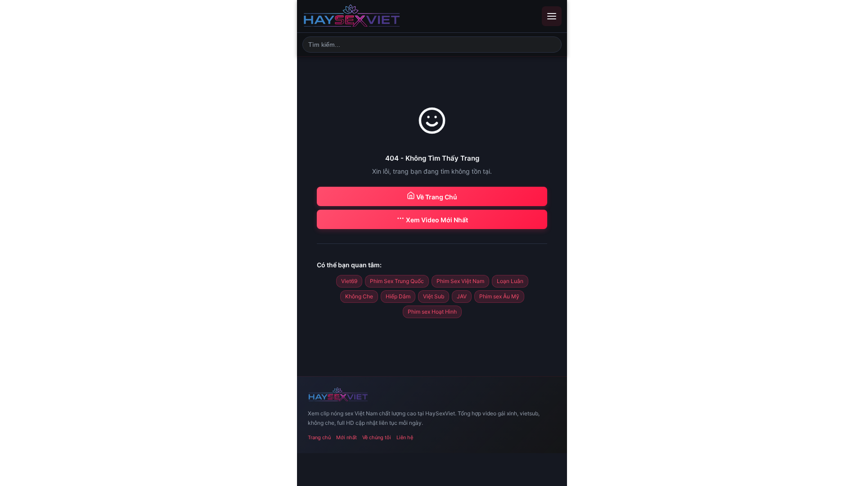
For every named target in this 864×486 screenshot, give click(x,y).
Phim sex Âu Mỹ (499, 296)
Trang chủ (319, 437)
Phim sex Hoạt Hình (432, 311)
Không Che (359, 296)
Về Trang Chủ (436, 197)
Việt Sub (433, 296)
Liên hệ (404, 437)
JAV (462, 296)
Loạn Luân (510, 281)
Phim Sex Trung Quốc (397, 281)
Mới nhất (346, 437)
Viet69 (349, 281)
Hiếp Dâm (398, 296)
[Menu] (552, 16)
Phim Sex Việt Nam (460, 281)
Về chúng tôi (376, 437)
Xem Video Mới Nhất (436, 220)
